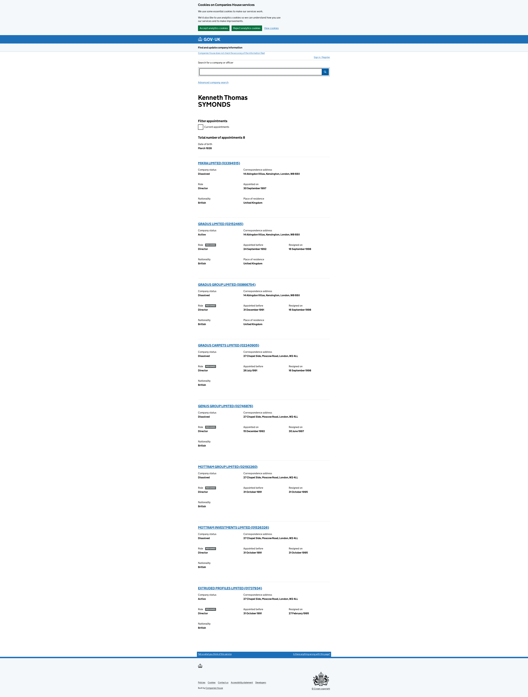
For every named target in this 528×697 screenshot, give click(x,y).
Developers (260, 682)
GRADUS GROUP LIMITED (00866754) (227, 285)
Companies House (214, 688)
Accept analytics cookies (214, 28)
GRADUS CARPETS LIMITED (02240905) (228, 345)
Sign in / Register (322, 57)
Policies (201, 682)
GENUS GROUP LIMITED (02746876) (225, 406)
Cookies (211, 682)
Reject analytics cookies (246, 28)
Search (325, 71)
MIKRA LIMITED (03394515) (219, 163)
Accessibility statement (242, 682)
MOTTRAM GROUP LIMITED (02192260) (228, 467)
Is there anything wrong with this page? (311, 654)
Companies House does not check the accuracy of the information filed (231, 53)
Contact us (223, 682)
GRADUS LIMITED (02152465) (220, 224)
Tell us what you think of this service (215, 654)
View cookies (271, 28)
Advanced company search (213, 82)
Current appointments (216, 126)
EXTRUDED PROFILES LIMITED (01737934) (230, 588)
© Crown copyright (321, 688)
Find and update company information (220, 47)
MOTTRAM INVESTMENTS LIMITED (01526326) (233, 527)
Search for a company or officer (215, 62)
